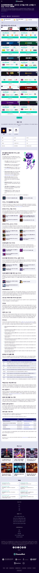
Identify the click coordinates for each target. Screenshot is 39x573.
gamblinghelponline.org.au (28, 428)
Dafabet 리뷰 (29, 98)
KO (18, 549)
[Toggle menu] (2, 1)
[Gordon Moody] (33, 559)
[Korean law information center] (18, 559)
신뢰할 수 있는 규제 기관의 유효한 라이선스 (27, 321)
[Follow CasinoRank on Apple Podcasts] (25, 547)
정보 (19, 530)
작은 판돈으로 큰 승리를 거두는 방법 (19, 519)
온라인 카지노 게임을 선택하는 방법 (19, 518)
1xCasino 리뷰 (10, 69)
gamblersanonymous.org (28, 421)
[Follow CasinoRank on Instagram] (16, 547)
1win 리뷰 (28, 38)
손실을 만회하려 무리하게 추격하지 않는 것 (14, 393)
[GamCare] (17, 563)
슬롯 (19, 509)
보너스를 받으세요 (10, 37)
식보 (19, 508)
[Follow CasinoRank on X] (18, 547)
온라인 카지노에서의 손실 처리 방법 (19, 523)
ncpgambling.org (26, 423)
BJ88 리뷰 (10, 83)
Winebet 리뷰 (28, 113)
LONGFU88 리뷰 (10, 38)
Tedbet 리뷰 (10, 98)
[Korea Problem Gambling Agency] (25, 559)
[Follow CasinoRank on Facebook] (14, 547)
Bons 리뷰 (28, 69)
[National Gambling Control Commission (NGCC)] (7, 559)
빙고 (19, 504)
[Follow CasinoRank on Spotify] (23, 547)
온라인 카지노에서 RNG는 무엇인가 (19, 521)
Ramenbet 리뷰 (10, 113)
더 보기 (19, 117)
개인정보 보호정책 (19, 536)
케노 (19, 506)
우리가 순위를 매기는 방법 (19, 535)
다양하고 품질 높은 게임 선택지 (9, 175)
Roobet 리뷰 (28, 83)
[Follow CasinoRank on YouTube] (20, 547)
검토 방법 (19, 533)
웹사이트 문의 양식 (25, 437)
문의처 (19, 531)
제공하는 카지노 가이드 (18, 206)
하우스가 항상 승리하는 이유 (19, 516)
